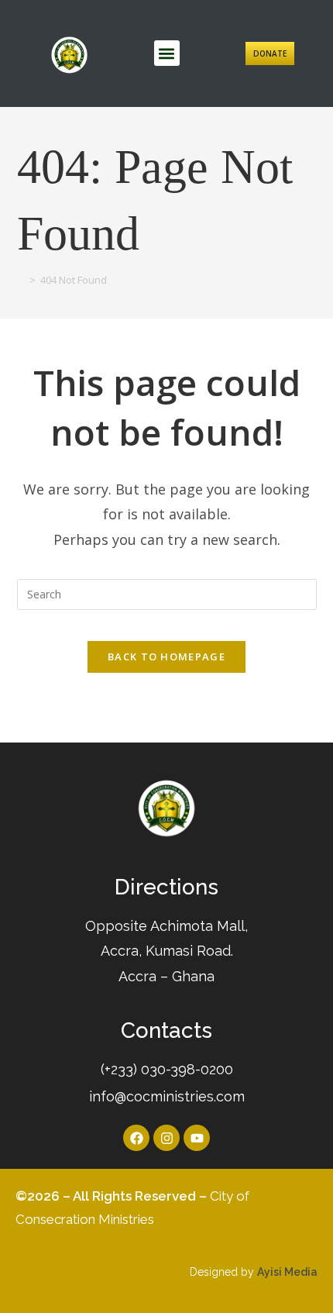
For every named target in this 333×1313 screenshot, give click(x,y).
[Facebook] (136, 1138)
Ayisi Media (287, 1272)
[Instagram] (166, 1138)
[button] (167, 53)
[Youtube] (197, 1138)
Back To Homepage (166, 656)
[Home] (21, 280)
